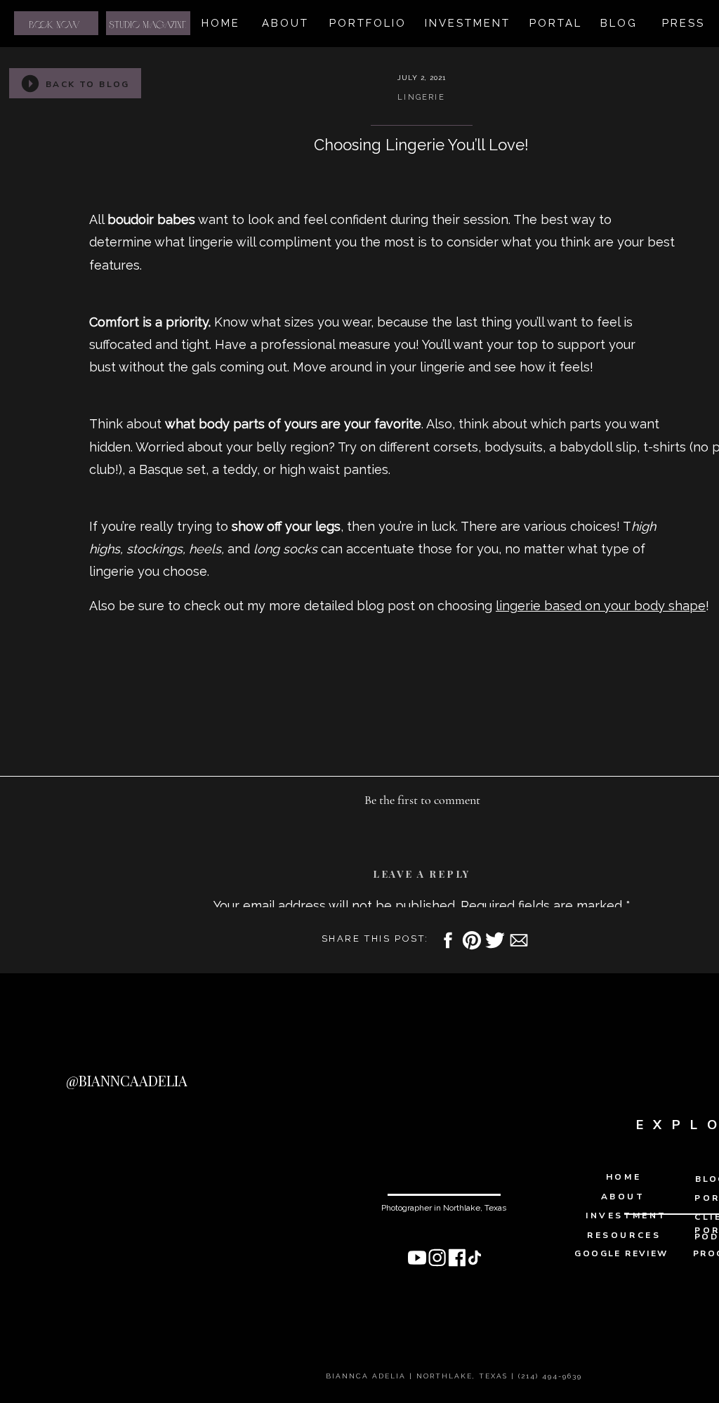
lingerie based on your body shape (601, 605)
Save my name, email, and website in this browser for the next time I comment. (422, 1354)
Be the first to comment (422, 800)
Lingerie (421, 97)
